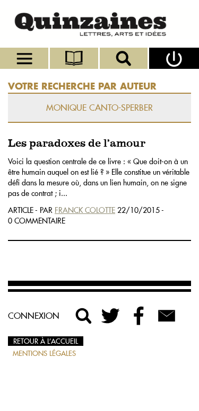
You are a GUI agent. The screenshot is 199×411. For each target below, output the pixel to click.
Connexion (33, 315)
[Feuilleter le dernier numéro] (75, 58)
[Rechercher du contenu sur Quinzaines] (84, 316)
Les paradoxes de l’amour (76, 143)
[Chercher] (125, 58)
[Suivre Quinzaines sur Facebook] (139, 316)
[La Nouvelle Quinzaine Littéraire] (99, 24)
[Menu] (25, 58)
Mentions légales (44, 353)
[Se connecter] (174, 58)
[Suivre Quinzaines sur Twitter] (111, 316)
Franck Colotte (85, 210)
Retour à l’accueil (45, 341)
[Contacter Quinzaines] (166, 316)
